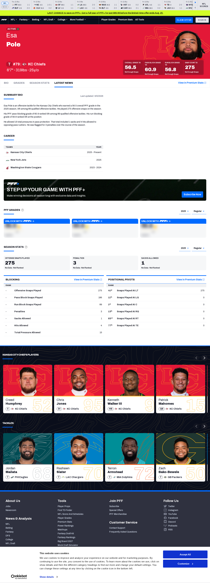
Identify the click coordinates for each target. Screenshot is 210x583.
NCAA (5, 7)
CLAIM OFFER (184, 20)
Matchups (62, 529)
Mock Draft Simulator (68, 545)
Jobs (8, 506)
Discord (172, 522)
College (9, 539)
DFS (8, 536)
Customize (183, 563)
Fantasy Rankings (66, 537)
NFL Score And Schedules (70, 514)
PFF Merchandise (118, 514)
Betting (9, 528)
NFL (5, 3)
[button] (192, 194)
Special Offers (116, 510)
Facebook (173, 518)
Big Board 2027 (65, 541)
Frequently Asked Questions (123, 532)
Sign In (202, 20)
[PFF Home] (4, 20)
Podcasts (172, 526)
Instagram (173, 510)
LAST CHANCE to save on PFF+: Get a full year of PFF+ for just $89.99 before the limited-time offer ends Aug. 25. (105, 13)
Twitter (171, 506)
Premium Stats (65, 522)
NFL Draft (10, 543)
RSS (170, 529)
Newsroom (11, 510)
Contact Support (117, 528)
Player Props (64, 506)
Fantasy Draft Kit (66, 533)
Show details (47, 577)
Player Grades (65, 518)
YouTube (172, 514)
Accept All (185, 554)
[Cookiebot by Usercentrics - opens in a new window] (18, 577)
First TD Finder (65, 510)
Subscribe (114, 506)
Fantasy (10, 532)
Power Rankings (66, 526)
